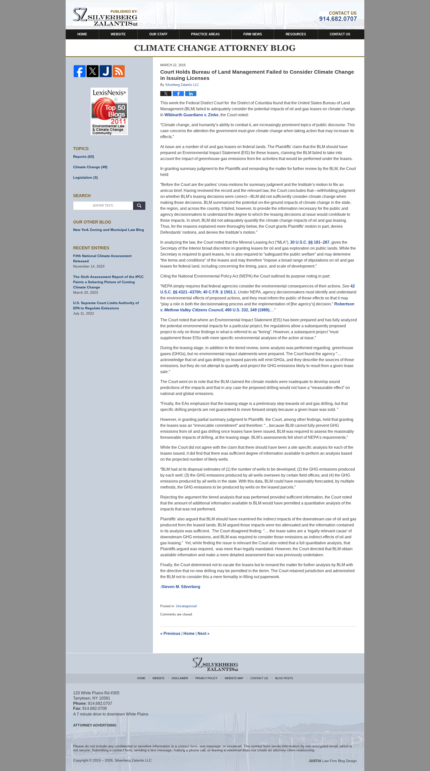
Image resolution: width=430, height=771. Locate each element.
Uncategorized (186, 606)
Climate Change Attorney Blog (105, 16)
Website (118, 34)
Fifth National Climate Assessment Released (102, 258)
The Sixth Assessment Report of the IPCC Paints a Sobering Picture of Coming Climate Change (108, 282)
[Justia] (105, 71)
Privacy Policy (206, 678)
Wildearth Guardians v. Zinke (191, 115)
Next (204, 633)
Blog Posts (284, 678)
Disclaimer (180, 678)
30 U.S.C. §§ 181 (305, 242)
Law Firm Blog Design (333, 761)
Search (139, 206)
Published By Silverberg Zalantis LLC (338, 16)
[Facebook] (79, 71)
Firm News (252, 34)
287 (326, 242)
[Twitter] (92, 71)
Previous (170, 633)
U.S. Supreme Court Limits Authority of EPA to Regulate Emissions (106, 305)
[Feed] (118, 71)
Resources (296, 34)
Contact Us (340, 34)
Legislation (85, 177)
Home (82, 34)
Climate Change (90, 167)
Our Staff (158, 34)
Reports (83, 157)
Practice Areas (205, 34)
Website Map (234, 678)
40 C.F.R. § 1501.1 (219, 292)
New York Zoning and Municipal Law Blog (108, 230)
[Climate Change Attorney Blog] (215, 47)
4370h (195, 292)
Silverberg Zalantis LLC (133, 760)
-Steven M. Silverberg (180, 587)
